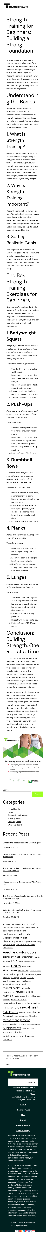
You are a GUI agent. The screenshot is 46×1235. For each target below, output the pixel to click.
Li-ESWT (30, 977)
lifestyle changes (9, 981)
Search (5, 790)
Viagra (33, 1029)
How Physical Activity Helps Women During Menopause (22, 855)
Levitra (23, 977)
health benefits (27, 966)
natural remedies (24, 991)
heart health (9, 974)
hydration (20, 974)
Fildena (20, 961)
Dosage (39, 942)
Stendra (33, 1016)
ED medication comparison (25, 945)
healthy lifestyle (35, 971)
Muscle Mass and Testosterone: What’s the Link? (22, 883)
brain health (20, 930)
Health (16, 966)
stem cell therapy (21, 1016)
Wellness (7, 1039)
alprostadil (6, 924)
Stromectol (22, 1024)
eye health (6, 961)
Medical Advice (8, 984)
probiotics (35, 1003)
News (10, 812)
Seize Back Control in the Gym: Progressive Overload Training (22, 911)
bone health (8, 931)
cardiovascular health (13, 934)
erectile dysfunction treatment (18, 956)
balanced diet (8, 928)
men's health (21, 984)
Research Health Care (17, 815)
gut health (6, 966)
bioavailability (19, 928)
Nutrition (8, 995)
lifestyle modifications (23, 981)
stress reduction (10, 1024)
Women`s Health (15, 825)
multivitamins (9, 992)
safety (16, 1008)
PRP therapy (8, 1008)
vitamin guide (7, 1032)
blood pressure (31, 927)
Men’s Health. (33, 1056)
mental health (11, 988)
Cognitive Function (12, 937)
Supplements (12, 1028)
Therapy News (14, 818)
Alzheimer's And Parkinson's (23, 924)
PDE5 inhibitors (18, 999)
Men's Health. (14, 809)
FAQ (14, 961)
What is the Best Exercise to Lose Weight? (21, 843)
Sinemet (36, 1012)
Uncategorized (14, 821)
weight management (14, 1036)
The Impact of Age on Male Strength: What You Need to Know (22, 869)
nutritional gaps (19, 996)
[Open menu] (36, 5)
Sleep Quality (8, 1016)
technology (26, 1029)
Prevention (26, 1003)
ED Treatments (8, 948)
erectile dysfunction (19, 952)
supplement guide (33, 1024)
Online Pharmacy (33, 996)
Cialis (27, 934)
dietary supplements (13, 941)
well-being (30, 1036)
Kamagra (15, 977)
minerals (26, 988)
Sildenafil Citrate (25, 1013)
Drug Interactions (9, 945)
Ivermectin (6, 978)
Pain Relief (6, 1000)
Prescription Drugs (12, 1003)
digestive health (30, 942)
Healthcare (10, 970)
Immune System (34, 974)
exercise (37, 957)
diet (25, 937)
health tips (23, 970)
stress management (16, 1020)
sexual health (30, 1007)
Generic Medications (29, 961)
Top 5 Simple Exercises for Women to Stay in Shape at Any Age (23, 897)
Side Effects (10, 1012)
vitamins (17, 1032)
